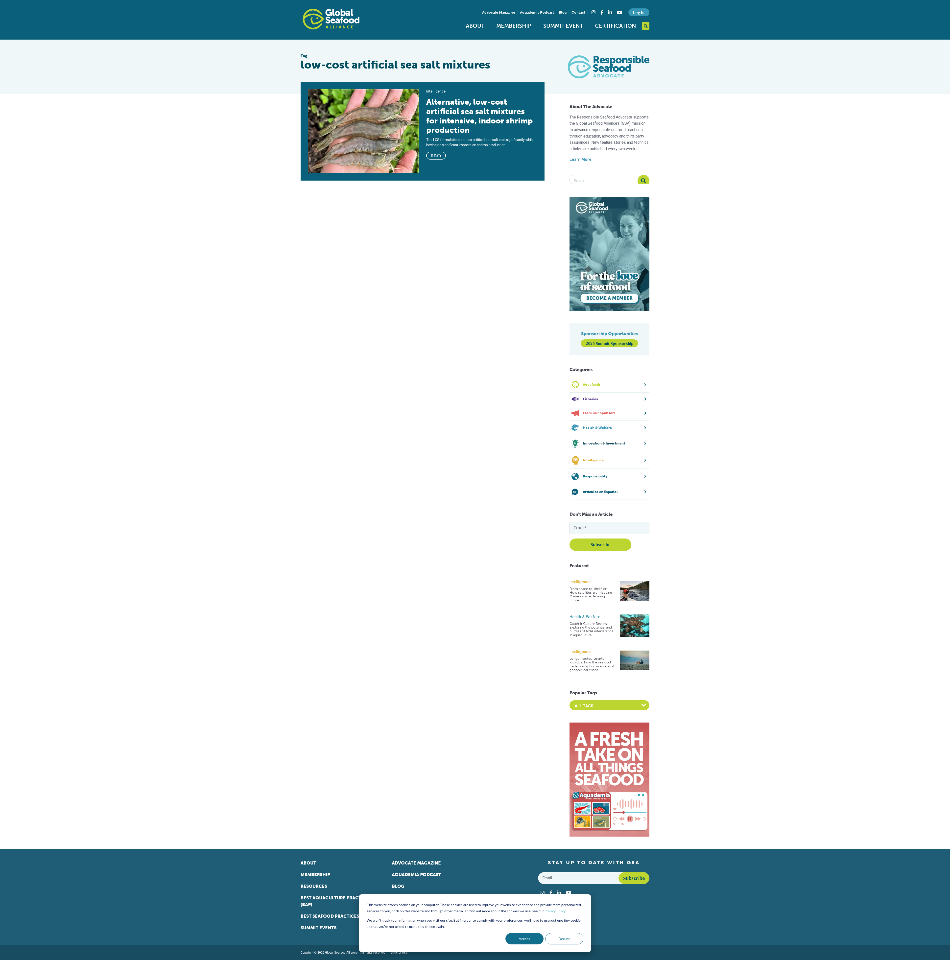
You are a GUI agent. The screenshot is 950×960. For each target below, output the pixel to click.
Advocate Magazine (498, 12)
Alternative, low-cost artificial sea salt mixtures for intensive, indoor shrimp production (479, 116)
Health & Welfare (585, 616)
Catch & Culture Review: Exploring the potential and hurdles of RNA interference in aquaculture (592, 629)
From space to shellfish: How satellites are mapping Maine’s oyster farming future (591, 594)
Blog (563, 12)
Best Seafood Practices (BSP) (336, 916)
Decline (564, 939)
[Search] (643, 181)
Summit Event (563, 26)
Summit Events (318, 928)
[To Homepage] (331, 19)
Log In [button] (638, 12)
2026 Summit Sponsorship (609, 343)
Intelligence (580, 582)
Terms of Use (398, 952)
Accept (524, 939)
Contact (578, 12)
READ (436, 155)
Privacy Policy (555, 911)
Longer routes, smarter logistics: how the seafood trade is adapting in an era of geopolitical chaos (592, 664)
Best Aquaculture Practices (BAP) (336, 901)
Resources (314, 886)
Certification (615, 26)
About (475, 26)
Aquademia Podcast (537, 12)
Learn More (581, 159)
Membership (513, 26)
